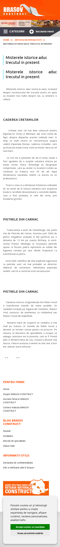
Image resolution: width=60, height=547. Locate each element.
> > (18, 357)
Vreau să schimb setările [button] (30, 533)
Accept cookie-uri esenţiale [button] (30, 527)
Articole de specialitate (28, 39)
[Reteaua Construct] (26, 494)
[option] (30, 23)
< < (6, 357)
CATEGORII (16, 31)
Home (6, 39)
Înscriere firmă (45, 31)
